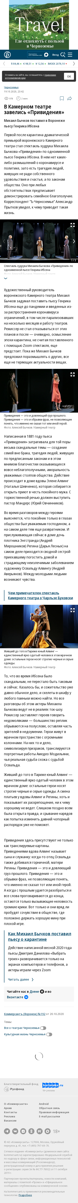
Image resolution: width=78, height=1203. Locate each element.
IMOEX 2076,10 (56, 63)
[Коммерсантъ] (7, 54)
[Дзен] (23, 1131)
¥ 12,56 (40, 63)
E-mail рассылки (49, 1116)
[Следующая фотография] (74, 241)
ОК (69, 76)
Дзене (34, 992)
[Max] (48, 1131)
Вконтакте (15, 997)
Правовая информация (54, 1112)
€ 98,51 (27, 63)
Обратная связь (49, 1108)
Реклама (9, 1116)
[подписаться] (44, 1028)
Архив (8, 1108)
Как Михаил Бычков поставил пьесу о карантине (39, 936)
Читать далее (19, 979)
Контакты (10, 1112)
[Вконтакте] (15, 1131)
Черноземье (11, 87)
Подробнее (25, 1195)
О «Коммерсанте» (16, 1104)
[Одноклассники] (31, 1131)
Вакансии (10, 1120)
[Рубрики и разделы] (70, 55)
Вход (55, 54)
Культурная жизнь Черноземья (24, 1034)
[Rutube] (40, 1131)
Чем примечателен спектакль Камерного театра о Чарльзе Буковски (40, 595)
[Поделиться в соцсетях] (69, 98)
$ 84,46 (15, 63)
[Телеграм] (7, 1131)
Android (44, 1104)
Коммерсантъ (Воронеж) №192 (24, 1014)
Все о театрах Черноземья (21, 1028)
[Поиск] (63, 55)
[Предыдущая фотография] (4, 241)
